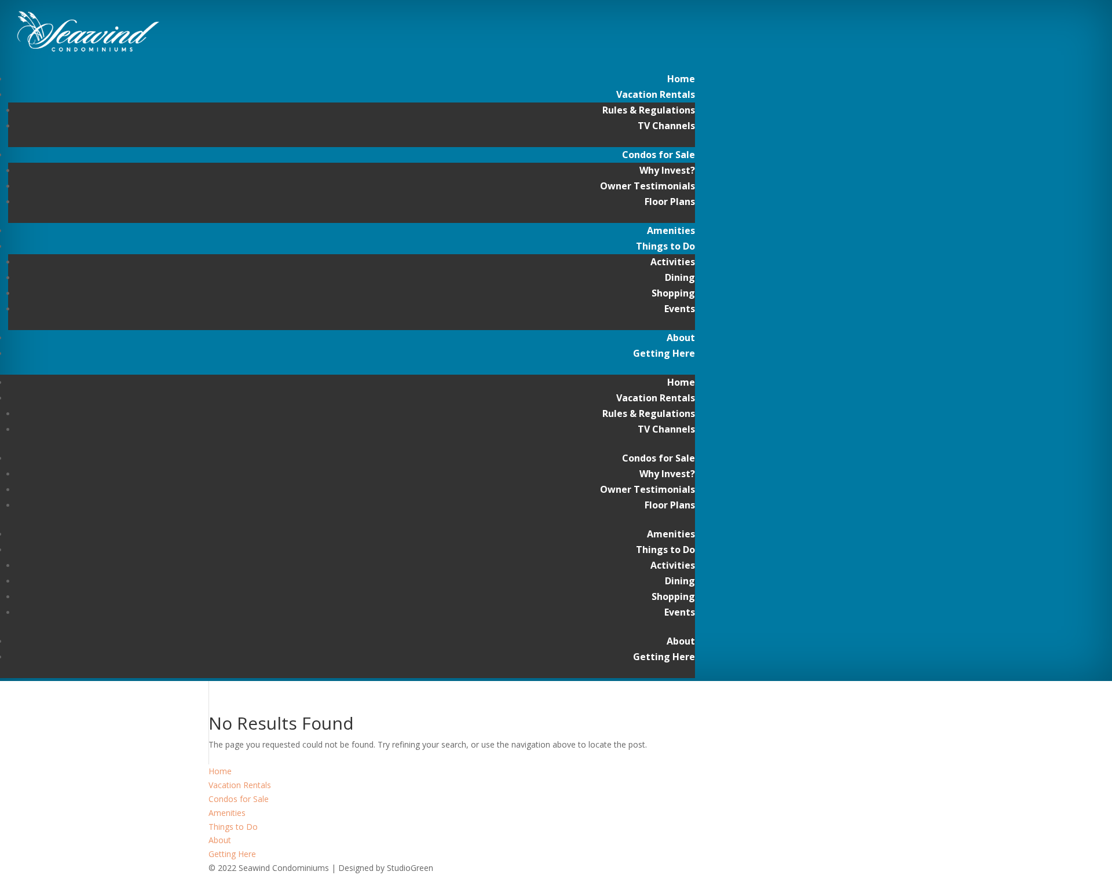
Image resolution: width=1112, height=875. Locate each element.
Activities (672, 261)
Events (679, 308)
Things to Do (665, 246)
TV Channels (666, 125)
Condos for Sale (658, 154)
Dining (680, 277)
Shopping (673, 293)
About (681, 337)
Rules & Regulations (648, 110)
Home (681, 78)
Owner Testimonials (647, 186)
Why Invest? (667, 170)
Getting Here (664, 353)
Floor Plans (670, 201)
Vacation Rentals (655, 94)
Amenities (671, 230)
